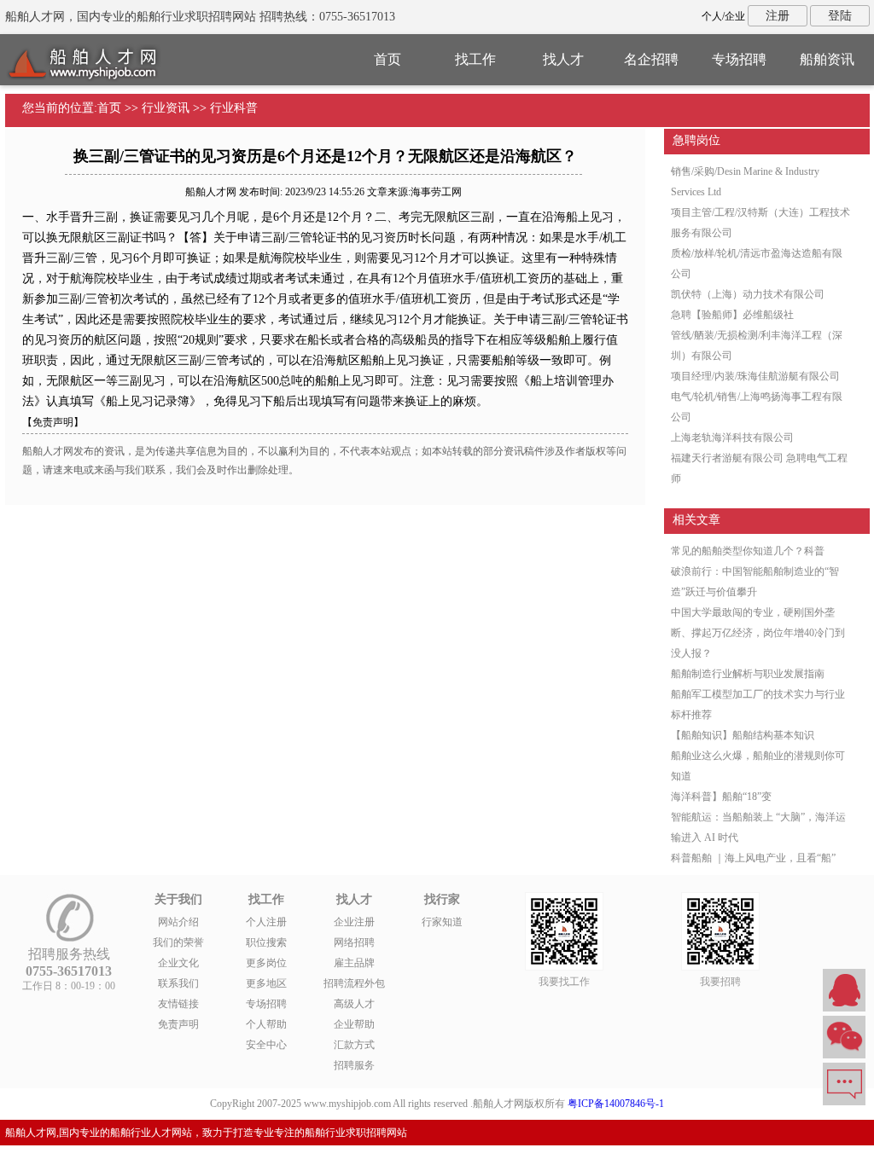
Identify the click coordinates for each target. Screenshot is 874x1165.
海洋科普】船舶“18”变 (721, 797)
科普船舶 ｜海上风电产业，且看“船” (753, 858)
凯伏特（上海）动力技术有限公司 (747, 294)
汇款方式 (354, 1045)
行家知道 (442, 922)
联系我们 (178, 983)
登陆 (840, 15)
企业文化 (178, 963)
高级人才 (354, 1004)
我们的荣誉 (178, 942)
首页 (387, 59)
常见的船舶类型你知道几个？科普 (747, 551)
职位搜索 (266, 942)
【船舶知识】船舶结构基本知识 (742, 735)
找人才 (563, 59)
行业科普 (234, 107)
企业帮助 (354, 1024)
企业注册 (354, 922)
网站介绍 (178, 922)
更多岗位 (266, 963)
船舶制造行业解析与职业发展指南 (747, 674)
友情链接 (178, 1004)
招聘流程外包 (354, 983)
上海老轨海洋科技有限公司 (732, 437)
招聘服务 (354, 1065)
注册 (778, 15)
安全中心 (266, 1045)
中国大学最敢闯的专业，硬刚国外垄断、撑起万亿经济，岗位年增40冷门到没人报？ (758, 632)
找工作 (475, 59)
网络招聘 (354, 942)
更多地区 (266, 983)
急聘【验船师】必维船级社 (732, 315)
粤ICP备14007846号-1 (616, 1104)
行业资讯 (165, 107)
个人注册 (266, 922)
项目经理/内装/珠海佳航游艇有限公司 (755, 376)
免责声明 (178, 1024)
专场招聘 (739, 59)
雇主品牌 (354, 963)
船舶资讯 (827, 59)
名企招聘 (651, 59)
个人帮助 (266, 1024)
